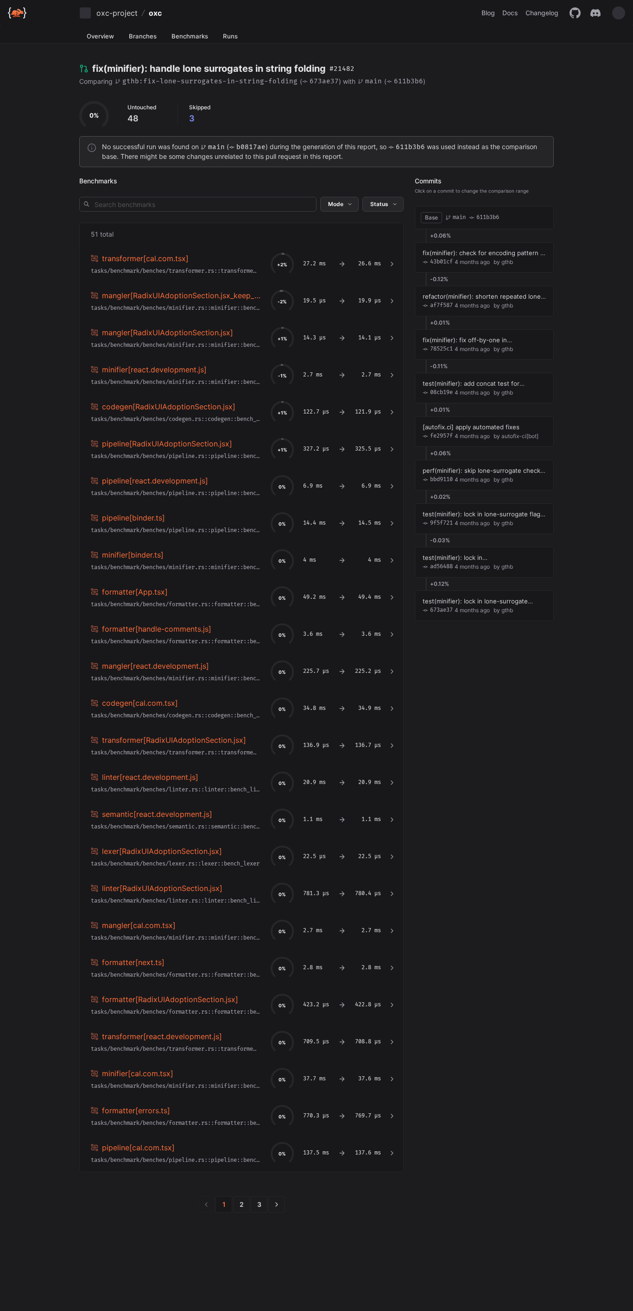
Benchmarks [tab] (189, 36)
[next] (276, 1204)
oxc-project (117, 13)
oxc (155, 13)
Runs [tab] (230, 36)
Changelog (541, 13)
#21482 (341, 69)
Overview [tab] (100, 36)
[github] (575, 13)
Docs (510, 13)
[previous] (206, 1204)
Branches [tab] (143, 36)
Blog (488, 13)
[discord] (595, 13)
